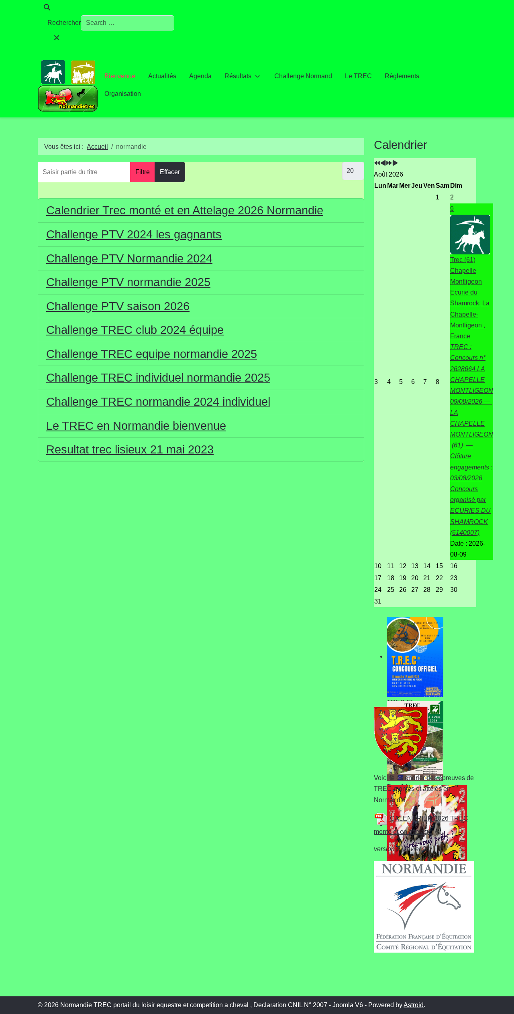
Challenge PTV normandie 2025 (128, 282)
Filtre (142, 172)
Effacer (170, 172)
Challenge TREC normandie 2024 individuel (158, 401)
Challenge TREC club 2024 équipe (135, 329)
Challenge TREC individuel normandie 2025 (158, 377)
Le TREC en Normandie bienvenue (136, 425)
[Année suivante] (389, 163)
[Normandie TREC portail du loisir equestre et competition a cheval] (68, 85)
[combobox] (127, 22)
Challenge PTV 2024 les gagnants (134, 234)
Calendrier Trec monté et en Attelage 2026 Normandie (184, 210)
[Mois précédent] (383, 163)
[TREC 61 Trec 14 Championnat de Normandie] (425, 657)
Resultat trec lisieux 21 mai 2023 (130, 449)
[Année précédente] (377, 163)
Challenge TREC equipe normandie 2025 (151, 353)
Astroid (414, 1005)
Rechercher (64, 22)
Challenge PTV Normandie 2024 (129, 258)
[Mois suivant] (395, 163)
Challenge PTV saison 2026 (118, 306)
